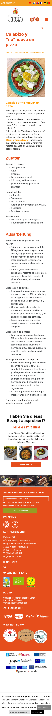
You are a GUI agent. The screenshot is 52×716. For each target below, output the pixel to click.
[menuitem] (30, 3)
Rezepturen (37, 52)
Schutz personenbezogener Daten (19, 598)
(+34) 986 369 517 (8, 3)
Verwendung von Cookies (15, 603)
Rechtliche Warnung (12, 600)
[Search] (42, 28)
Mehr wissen (43, 707)
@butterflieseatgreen (17, 140)
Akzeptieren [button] (37, 712)
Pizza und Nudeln (17, 52)
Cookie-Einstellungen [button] (19, 712)
